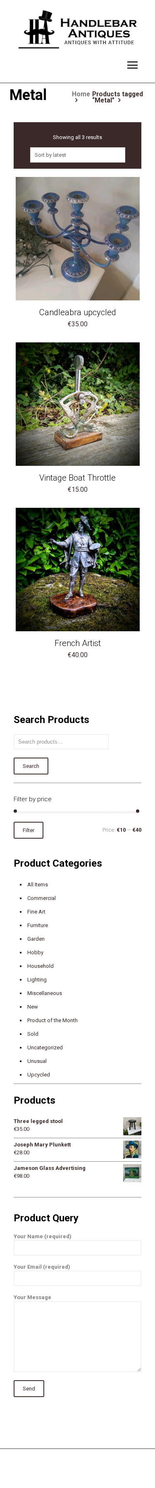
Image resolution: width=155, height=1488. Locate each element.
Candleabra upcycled (77, 312)
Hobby (35, 952)
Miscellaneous (44, 993)
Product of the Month (52, 1020)
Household (40, 966)
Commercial (41, 898)
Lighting (37, 979)
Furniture (37, 925)
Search (31, 766)
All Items (37, 884)
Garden (36, 939)
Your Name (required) (43, 1236)
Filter (28, 830)
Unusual (37, 1061)
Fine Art (36, 912)
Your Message (32, 1297)
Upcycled (38, 1075)
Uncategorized (45, 1047)
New (32, 1007)
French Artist (78, 643)
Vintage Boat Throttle (77, 478)
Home (81, 94)
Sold (32, 1034)
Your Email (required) (42, 1267)
